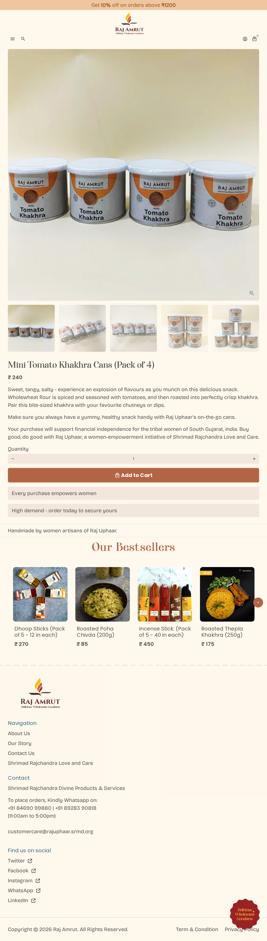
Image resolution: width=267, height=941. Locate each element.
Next (252, 175)
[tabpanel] (40, 609)
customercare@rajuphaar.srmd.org (50, 831)
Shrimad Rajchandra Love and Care (50, 763)
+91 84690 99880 (30, 808)
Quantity (18, 449)
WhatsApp (21, 890)
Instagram (21, 880)
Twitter (17, 860)
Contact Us (21, 753)
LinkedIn (18, 900)
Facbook (19, 870)
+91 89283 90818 (75, 808)
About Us (19, 733)
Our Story (20, 743)
